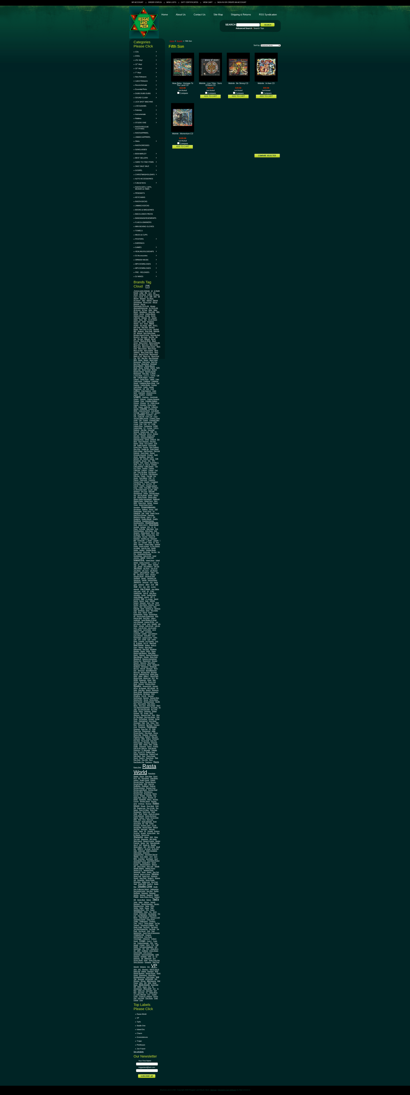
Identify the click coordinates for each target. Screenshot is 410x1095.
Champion (141, 393)
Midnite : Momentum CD (182, 134)
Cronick (145, 420)
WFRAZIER (149, 979)
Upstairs (144, 956)
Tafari (135, 902)
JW (151, 597)
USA (149, 956)
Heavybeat (153, 525)
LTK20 (144, 639)
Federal (150, 470)
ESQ (141, 462)
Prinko (146, 744)
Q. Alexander (146, 750)
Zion (135, 998)
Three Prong (151, 919)
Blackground (154, 354)
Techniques (138, 912)
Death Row (142, 434)
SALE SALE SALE (141, 166)
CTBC (154, 424)
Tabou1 (148, 900)
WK (145, 983)
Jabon (150, 564)
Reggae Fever (151, 788)
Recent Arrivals (140, 85)
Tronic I (149, 941)
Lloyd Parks (147, 630)
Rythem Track (146, 825)
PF (150, 729)
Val (142, 958)
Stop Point (142, 878)
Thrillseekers (143, 921)
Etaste (146, 462)
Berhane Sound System (141, 335)
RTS (144, 819)
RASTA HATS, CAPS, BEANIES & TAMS (143, 188)
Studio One (145, 886)
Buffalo (152, 368)
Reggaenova (148, 792)
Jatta (135, 584)
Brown (141, 368)
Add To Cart (210, 96)
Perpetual (137, 729)
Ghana (150, 495)
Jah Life (156, 566)
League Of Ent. (149, 622)
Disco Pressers (143, 441)
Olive (158, 715)
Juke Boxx (152, 593)
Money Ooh (152, 682)
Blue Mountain (153, 358)
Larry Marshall (138, 622)
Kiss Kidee (154, 610)
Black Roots (152, 348)
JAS (151, 582)
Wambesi (150, 971)
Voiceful (136, 967)
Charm (137, 397)
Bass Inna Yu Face (145, 329)
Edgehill (136, 459)
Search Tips (259, 28)
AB (159, 296)
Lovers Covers (147, 637)
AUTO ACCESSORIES (144, 179)
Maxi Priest (151, 663)
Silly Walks (153, 839)
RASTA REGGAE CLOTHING (142, 128)
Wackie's (145, 969)
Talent (141, 902)
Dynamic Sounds (140, 455)
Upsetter (136, 956)
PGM (154, 729)
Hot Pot (144, 536)
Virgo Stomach (138, 962)
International (138, 552)
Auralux (136, 325)
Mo (157, 678)
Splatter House (150, 868)
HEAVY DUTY (143, 525)
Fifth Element (153, 474)
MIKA (135, 676)
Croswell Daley (154, 420)
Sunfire (156, 891)
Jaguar (140, 566)
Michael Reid (145, 672)
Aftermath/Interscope (141, 308)
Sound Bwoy (146, 862)
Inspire (136, 550)
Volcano (143, 967)
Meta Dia (137, 672)
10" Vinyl (138, 68)
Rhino (149, 799)
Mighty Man (154, 674)
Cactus (153, 375)
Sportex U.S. (138, 870)
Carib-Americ (138, 381)
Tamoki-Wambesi (147, 904)
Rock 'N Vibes (144, 810)
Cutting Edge (138, 428)
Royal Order (155, 818)
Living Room (138, 630)
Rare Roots (150, 758)
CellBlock (137, 391)
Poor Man (137, 740)
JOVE (144, 591)
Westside (141, 979)
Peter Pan (144, 729)
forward (146, 482)
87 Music (156, 295)
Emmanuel (137, 461)
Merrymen (141, 670)
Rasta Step (137, 767)
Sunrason (152, 893)
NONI (135, 711)
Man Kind (146, 649)
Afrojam (152, 306)
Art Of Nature (152, 320)
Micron (136, 674)
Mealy (149, 665)
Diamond (136, 437)
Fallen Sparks (149, 466)
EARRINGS (139, 243)
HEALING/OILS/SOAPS (144, 251)
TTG (152, 945)
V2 (153, 956)
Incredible (137, 548)
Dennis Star (151, 436)
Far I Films (137, 468)
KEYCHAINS (140, 197)
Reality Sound (144, 780)
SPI (135, 866)
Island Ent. (139, 560)
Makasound (137, 649)
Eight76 (145, 459)
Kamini (136, 601)
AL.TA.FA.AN (153, 308)
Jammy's (137, 582)
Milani (140, 676)
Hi (152, 527)
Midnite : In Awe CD (266, 83)
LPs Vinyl (138, 60)
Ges (135, 495)
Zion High (141, 998)
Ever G (147, 464)
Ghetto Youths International (143, 499)
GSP (156, 509)
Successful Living (139, 891)
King (140, 607)
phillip (153, 731)
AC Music (150, 298)
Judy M (145, 593)
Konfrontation (138, 614)
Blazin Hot (146, 356)
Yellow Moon (153, 992)
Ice (139, 542)
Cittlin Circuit (155, 403)
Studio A (150, 884)
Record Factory (139, 782)
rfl (155, 797)
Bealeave (141, 331)
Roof (140, 814)
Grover (151, 509)
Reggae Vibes (138, 792)
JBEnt (147, 584)
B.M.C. (155, 325)
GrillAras (145, 509)
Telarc (146, 912)
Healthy (155, 519)
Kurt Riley (146, 618)
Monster (141, 684)
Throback (152, 921)
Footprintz (151, 480)
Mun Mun (141, 690)
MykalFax (137, 696)
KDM (157, 603)
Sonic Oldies (144, 857)
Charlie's (142, 395)
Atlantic (136, 323)
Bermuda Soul (155, 335)
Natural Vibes (154, 698)
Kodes (150, 612)
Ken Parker (143, 605)
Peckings (141, 727)
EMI (156, 459)
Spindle (157, 866)
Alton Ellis (151, 312)
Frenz (135, 487)
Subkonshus (154, 889)
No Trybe (154, 709)
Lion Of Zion (143, 628)
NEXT (136, 705)
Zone (141, 1000)
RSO (139, 819)
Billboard (147, 339)
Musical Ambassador (150, 692)
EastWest (142, 457)
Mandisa (136, 651)
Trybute (142, 945)
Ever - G (141, 464)
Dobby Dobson (142, 445)
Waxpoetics (143, 975)
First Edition (143, 478)
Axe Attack (143, 325)
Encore (144, 461)
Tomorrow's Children (147, 925)
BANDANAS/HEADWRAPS (145, 218)
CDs (136, 52)
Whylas (143, 981)
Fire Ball (149, 476)
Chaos (136, 395)
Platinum (145, 735)
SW (135, 900)
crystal (136, 424)
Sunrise (136, 895)
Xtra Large (147, 989)
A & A (135, 296)
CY (145, 428)
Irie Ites (153, 552)
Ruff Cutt (150, 819)
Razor (155, 776)
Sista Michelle (155, 843)
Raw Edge (148, 776)
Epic (149, 461)
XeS (149, 987)
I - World (149, 540)
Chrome (136, 403)
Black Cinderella (154, 343)
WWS (139, 987)
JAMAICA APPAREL (143, 137)
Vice (154, 958)
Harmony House (139, 517)
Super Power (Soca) (146, 897)
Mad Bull (153, 643)
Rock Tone (153, 810)
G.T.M (150, 489)
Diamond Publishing (147, 437)
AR (149, 318)
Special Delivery (145, 864)
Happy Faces (154, 513)
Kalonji (156, 599)
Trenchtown (137, 939)
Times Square (148, 923)
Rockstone (137, 812)
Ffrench (136, 474)
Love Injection (138, 635)
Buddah (146, 368)
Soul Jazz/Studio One (146, 860)
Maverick (143, 663)
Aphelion (144, 318)
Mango (142, 651)
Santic (136, 831)
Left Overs (137, 624)
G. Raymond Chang (140, 489)
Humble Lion (145, 538)
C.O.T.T (146, 375)
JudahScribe (138, 593)
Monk (135, 684)
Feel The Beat (142, 472)
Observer (137, 715)
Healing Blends (147, 519)
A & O (146, 296)
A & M (141, 296)
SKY (145, 847)
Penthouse (152, 727)
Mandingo (153, 649)
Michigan (154, 672)
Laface (153, 618)
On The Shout (138, 717)
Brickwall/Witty (139, 366)
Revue (144, 797)
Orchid (157, 719)
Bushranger (137, 373)
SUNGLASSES (141, 149)
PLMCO (147, 737)
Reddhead (145, 786)
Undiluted (145, 951)
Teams (152, 910)
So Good (147, 849)
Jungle (143, 595)
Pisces (155, 733)
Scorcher (136, 833)
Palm (143, 723)
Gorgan (149, 503)
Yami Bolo (149, 990)
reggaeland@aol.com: (146, 1067)
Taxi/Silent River (139, 910)
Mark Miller (152, 653)
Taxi (152, 908)
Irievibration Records (144, 554)
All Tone (144, 310)
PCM (135, 727)
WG (156, 979)
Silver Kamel (138, 841)
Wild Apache (151, 981)
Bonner (146, 360)
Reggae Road (152, 790)
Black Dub (137, 345)
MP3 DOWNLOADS (142, 268)
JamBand (137, 578)
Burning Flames (139, 371)
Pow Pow (153, 740)
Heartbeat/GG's (139, 523)
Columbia (143, 409)
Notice (141, 711)
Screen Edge (151, 833)
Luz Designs (149, 641)
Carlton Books (145, 385)
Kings (142, 608)
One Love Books (149, 717)
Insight (153, 548)
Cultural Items (140, 183)
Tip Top (157, 923)
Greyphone (137, 509)
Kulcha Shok (138, 618)
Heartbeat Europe (148, 521)
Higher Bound (145, 533)
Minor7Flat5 (154, 676)
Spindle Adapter (139, 868)
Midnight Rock (144, 674)
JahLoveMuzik (144, 572)
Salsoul (155, 827)
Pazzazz (157, 725)
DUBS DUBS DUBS (142, 93)
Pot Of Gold (145, 740)
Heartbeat (137, 521)
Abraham (143, 298)
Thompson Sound (139, 919)
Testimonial (143, 914)
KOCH (145, 612)
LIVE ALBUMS (140, 106)
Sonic (136, 856)
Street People (150, 880)
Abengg (136, 298)
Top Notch (154, 927)
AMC (158, 312)
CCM (152, 389)
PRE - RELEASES (141, 272)
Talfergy (146, 902)
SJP (140, 845)
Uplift (157, 954)
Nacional (151, 696)
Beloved (139, 333)
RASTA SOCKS (141, 201)
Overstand (137, 723)
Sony (151, 857)
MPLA (136, 688)
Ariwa (141, 320)
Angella (147, 316)
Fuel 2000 (147, 487)
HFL (148, 527)
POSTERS (139, 239)
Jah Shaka (137, 570)
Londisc (144, 633)
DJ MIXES (138, 276)
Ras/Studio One (139, 762)
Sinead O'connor (148, 841)
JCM (152, 584)
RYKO (151, 823)
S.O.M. (154, 825)
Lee (157, 622)
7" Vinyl (137, 73)
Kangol (141, 601)
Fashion (145, 468)
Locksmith (137, 633)
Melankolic (153, 666)
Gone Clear (142, 503)
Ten (150, 912)
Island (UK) (150, 558)
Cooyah (136, 412)
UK (135, 951)
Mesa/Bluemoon (151, 670)
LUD (148, 639)
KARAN (152, 601)
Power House (138, 742)
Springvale (137, 872)
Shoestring (144, 839)
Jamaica (153, 574)
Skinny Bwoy (138, 847)
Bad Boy (152, 327)
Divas (141, 443)
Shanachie (138, 837)
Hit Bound (137, 535)
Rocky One (146, 812)
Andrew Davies (139, 316)
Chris (142, 401)
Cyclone (149, 428)
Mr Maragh (142, 688)
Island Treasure (144, 562)
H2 (154, 511)
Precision (147, 742)
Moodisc (137, 686)
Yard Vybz (141, 992)
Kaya (148, 603)
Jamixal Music (152, 580)
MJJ (153, 678)
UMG (138, 951)
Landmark (137, 620)
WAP (156, 971)
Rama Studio (151, 756)
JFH (140, 587)
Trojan (142, 941)
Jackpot (155, 564)
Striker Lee (146, 882)
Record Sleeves (150, 782)
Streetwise (137, 882)
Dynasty (150, 455)
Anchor (141, 314)
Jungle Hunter (151, 595)
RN (135, 808)
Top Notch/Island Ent (141, 929)
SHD (151, 837)
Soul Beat (141, 859)
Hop (157, 535)
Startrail (136, 874)
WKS (149, 983)
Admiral (149, 300)
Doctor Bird (152, 445)
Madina (147, 645)
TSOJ (148, 945)
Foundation (154, 482)
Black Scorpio (138, 350)
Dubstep (138, 110)
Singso (143, 843)
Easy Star (150, 457)
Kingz (148, 610)
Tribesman (146, 939)
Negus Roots (138, 702)
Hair (143, 513)
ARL (145, 320)
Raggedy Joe (143, 754)
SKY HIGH (151, 847)
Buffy (158, 368)
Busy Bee (145, 373)
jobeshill (136, 589)
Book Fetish (154, 360)
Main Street (148, 647)
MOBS (136, 680)
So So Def (155, 849)
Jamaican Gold (150, 576)
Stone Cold (137, 876)
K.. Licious (149, 599)
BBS (135, 331)
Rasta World (145, 769)
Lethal (144, 624)
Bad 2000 (145, 327)
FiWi (150, 478)
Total (148, 931)
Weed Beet (152, 975)
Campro (151, 377)
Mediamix (137, 666)
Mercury (136, 668)
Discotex (153, 441)
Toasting (136, 925)
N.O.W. (144, 696)
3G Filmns (142, 295)
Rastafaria (151, 773)
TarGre (136, 908)
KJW (135, 612)
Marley (136, 655)
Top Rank (152, 929)
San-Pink (136, 829)
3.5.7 (150, 293)
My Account (137, 2)
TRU (151, 943)
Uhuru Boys (154, 949)
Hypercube (141, 540)
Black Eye (145, 345)
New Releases (140, 77)
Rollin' (136, 814)
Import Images (144, 546)
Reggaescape (138, 794)
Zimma (155, 996)
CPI (155, 414)
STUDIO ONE (140, 123)
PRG (140, 744)
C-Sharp (153, 373)
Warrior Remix (150, 973)
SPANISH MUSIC (141, 260)
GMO (135, 503)
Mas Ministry (138, 657)
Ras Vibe (145, 760)
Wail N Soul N (154, 969)
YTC (148, 994)
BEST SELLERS (141, 158)
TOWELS (139, 231)
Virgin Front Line (154, 960)
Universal (137, 954)
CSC (145, 424)
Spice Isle (150, 866)
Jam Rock (140, 574)
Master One (137, 661)
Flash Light (143, 480)
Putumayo (137, 750)
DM (135, 445)
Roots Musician (139, 816)
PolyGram (155, 739)
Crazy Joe (148, 416)
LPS (139, 639)
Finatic (143, 476)
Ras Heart (137, 760)
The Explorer (152, 914)
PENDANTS (140, 193)
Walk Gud (137, 971)
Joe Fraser (145, 589)
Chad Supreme (146, 391)
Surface (157, 897)
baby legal (137, 327)
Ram (143, 756)
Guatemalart (138, 511)
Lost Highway (152, 633)
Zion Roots (149, 998)
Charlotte (149, 395)
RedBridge (137, 786)
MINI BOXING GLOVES (144, 226)
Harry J (149, 517)
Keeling (136, 605)
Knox (139, 612)
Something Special (151, 854)
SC (145, 831)
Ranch (136, 758)
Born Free (137, 364)
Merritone (149, 668)
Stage (144, 872)
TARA (152, 906)
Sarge (141, 831)
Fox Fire (149, 484)
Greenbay (137, 507)
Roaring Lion (141, 808)
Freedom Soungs (151, 486)
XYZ (154, 989)
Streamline (140, 880)
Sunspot (142, 895)
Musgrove (155, 690)
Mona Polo (143, 682)
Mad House (139, 645)
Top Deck (146, 927)
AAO (155, 296)
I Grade (156, 540)
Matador (154, 661)
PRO (150, 744)
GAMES (137, 247)
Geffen (146, 493)
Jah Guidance (148, 566)
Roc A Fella (151, 808)
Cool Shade (155, 411)
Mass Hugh (154, 657)
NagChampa (138, 698)
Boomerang (137, 362)
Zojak (156, 998)
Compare (184, 93)
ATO (141, 323)
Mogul (149, 680)
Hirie (157, 533)
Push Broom (152, 748)
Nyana (146, 713)
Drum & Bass (138, 451)
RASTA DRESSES (142, 145)
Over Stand (152, 721)
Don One (137, 449)
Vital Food (155, 962)
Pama (152, 723)
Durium (152, 453)
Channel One (151, 393)
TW (143, 949)
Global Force (148, 501)
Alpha (150, 310)
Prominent (142, 746)
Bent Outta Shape (149, 333)
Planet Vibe (137, 735)
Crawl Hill (141, 416)
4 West (149, 295)
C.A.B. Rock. (138, 375)
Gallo (155, 489)
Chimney (143, 399)
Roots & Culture (154, 814)
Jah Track (145, 570)
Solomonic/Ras (139, 854)
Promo (149, 746)
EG (141, 459)
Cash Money (138, 387)
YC (147, 992)
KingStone (141, 610)
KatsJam (143, 603)
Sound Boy (137, 862)
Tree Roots (148, 937)
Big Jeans (144, 337)
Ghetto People (142, 497)
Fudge (141, 487)
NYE (151, 713)
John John (137, 591)
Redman (152, 786)
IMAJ (135, 544)
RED (145, 784)
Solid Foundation (151, 851)
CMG (135, 407)
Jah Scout (154, 568)
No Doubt (154, 707)
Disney (136, 443)
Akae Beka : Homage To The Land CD (182, 84)
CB (144, 389)
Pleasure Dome (139, 737)
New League (142, 703)
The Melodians (142, 915)
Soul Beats (149, 859)
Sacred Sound (147, 827)
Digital (147, 439)
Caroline (154, 385)
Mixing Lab (147, 678)
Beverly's (137, 337)
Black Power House (148, 346)
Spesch (154, 864)
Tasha (141, 908)
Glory (156, 501)
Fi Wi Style (143, 474)
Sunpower (144, 893)
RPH (135, 819)
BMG (135, 360)
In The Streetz (155, 546)
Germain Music (154, 493)
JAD (135, 566)
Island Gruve (150, 560)
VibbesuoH (148, 958)
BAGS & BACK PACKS (144, 214)
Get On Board (142, 495)
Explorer (154, 464)
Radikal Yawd (150, 752)
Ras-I (151, 760)
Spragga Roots (148, 870)
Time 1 (140, 923)
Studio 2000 (142, 884)
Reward (150, 797)
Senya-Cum (145, 835)
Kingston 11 (149, 608)
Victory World (138, 960)
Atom (146, 323)
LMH (142, 632)
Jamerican (137, 580)
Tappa (147, 906)
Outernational (143, 721)
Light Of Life (149, 626)
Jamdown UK (151, 578)
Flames (136, 480)
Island (142, 558)
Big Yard (140, 339)
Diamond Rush (139, 439)
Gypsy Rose (147, 511)
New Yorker (151, 703)
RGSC (136, 799)
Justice (146, 597)
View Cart (208, 2)
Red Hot (151, 784)
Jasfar (156, 582)
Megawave (144, 666)
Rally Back (137, 756)
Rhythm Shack (145, 801)
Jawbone (141, 584)
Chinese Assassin (153, 399)
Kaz (153, 603)
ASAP (144, 321)
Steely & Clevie (145, 874)
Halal (147, 513)
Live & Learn (152, 628)
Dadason (136, 430)
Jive (144, 587)
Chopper (136, 401)
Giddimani (156, 499)
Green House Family (146, 505)
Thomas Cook (155, 917)
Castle (145, 387)
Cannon (136, 379)
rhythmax (141, 803)
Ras (156, 758)
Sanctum (152, 829)
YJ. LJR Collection (140, 994)
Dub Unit (157, 451)
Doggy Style (138, 447)
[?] (147, 286)
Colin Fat (147, 407)
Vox (148, 967)
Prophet (155, 746)
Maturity (136, 663)
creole (136, 420)
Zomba (136, 1000)
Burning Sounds (150, 371)
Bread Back (145, 364)
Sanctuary (144, 829)
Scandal (150, 831)
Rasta (156, 762)
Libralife (154, 624)
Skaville (153, 845)
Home (172, 41)
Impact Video (149, 544)
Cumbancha (148, 426)
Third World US (144, 917)
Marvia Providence (152, 655)
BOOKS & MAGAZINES (144, 210)
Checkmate (154, 397)
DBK (151, 432)
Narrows (146, 698)
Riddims (137, 118)
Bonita (140, 360)
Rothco (141, 818)
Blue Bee (145, 358)
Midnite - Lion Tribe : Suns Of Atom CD (210, 84)
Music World (138, 692)
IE (154, 542)
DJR (155, 443)
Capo (157, 379)
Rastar (136, 776)
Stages (149, 872)
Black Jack (137, 346)
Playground (153, 735)
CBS (147, 389)
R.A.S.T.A (141, 752)
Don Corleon (154, 447)
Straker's (151, 878)
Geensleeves (138, 493)
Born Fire (154, 362)
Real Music (145, 778)
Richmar (148, 803)
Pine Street (148, 733)
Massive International (149, 659)
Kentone (151, 605)
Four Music (137, 484)
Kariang (136, 603)
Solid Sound (137, 853)
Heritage (143, 527)
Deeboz (155, 434)
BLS (139, 358)
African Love (147, 302)
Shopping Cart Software (227, 1090)
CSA (140, 424)
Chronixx (143, 403)
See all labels (139, 1052)
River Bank (150, 806)
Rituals (143, 806)
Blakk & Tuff (138, 356)
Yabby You (141, 990)
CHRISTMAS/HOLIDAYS (144, 174)
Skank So (146, 845)
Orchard (151, 719)
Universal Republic (148, 954)
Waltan (143, 971)
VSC (139, 969)
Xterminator (138, 989)
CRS (155, 422)
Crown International (145, 422)
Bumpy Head (146, 370)
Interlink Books (151, 550)
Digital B (153, 439)
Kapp (146, 601)
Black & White (145, 341)
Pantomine (141, 725)
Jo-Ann (153, 587)
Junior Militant (138, 597)
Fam (156, 466)
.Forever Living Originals (142, 291)
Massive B (137, 659)
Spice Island (141, 866)
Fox (143, 484)
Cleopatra (143, 405)
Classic (136, 405)
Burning (154, 370)
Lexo (148, 624)
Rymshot (137, 825)
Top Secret (142, 931)
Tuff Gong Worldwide (146, 947)
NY (141, 713)
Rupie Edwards (147, 821)
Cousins (141, 414)
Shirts (137, 141)
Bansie (136, 329)
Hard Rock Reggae (140, 515)
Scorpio (143, 833)
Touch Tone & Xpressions (151, 933)
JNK (148, 587)
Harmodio (151, 515)
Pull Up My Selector (140, 748)
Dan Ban (144, 430)
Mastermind (147, 661)
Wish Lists (171, 2)
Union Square (153, 951)
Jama (147, 574)
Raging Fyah (153, 754)
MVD (153, 694)
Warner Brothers (139, 973)
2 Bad (141, 293)
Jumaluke (137, 595)
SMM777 (140, 849)
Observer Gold (146, 715)
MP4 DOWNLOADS (142, 264)
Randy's (142, 758)
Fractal (136, 486)
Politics (148, 739)
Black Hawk (154, 345)
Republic (149, 795)
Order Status (155, 2)
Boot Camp (146, 362)
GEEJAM (151, 491)
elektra (152, 459)
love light (147, 635)
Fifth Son (137, 476)
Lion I (135, 628)
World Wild (154, 985)
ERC (153, 461)
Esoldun (136, 462)
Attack (151, 323)
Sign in (220, 2)
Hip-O (153, 533)
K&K (142, 599)
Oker (153, 715)
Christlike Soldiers (151, 401)
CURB (155, 426)
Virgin (146, 960)
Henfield (136, 527)
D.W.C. (156, 428)
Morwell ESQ (147, 686)
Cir (148, 403)
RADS (136, 754)
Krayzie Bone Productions (145, 616)
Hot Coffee (137, 536)
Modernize (142, 680)
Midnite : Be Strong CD (238, 83)
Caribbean (147, 381)
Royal (147, 818)
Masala (146, 657)
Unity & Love (147, 952)
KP (134, 616)
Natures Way (138, 700)
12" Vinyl (138, 64)
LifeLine (141, 626)
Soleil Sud (141, 851)
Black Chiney (143, 343)
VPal (135, 969)
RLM (157, 806)
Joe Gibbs (155, 589)
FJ (154, 478)
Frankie (141, 486)
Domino (145, 447)
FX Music (155, 487)
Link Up (157, 626)
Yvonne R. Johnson (145, 996)
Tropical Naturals (143, 943)
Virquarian (148, 962)
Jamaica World (139, 576)
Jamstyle (145, 582)
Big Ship (151, 337)
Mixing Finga (138, 678)
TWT (147, 949)
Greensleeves (148, 507)
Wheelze (136, 981)
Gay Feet (144, 491)
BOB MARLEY (140, 154)
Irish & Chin (147, 556)
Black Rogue (142, 348)
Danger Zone (144, 432)
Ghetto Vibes (152, 497)
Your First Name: (145, 1061)
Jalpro (153, 572)
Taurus (147, 908)
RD (139, 778)
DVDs (137, 56)
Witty (141, 983)
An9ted (136, 314)
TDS (147, 910)
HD (154, 517)
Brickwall (153, 364)
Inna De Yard (145, 548)
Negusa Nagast (149, 702)
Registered (147, 794)
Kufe (156, 616)
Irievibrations (138, 556)
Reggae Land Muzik (140, 790)
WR (135, 987)
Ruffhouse (137, 821)
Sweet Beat (141, 900)
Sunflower (137, 893)
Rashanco (148, 762)
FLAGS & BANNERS (143, 222)
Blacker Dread (143, 354)
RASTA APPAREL (142, 133)
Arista (136, 320)
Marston (142, 655)
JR (148, 591)
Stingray (155, 874)
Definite (143, 436)
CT (149, 424)
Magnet (141, 647)
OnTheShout (143, 719)
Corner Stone (145, 412)
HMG (143, 535)
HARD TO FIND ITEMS (144, 162)
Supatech (150, 895)
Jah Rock (138, 568)
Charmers (145, 397)
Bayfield (156, 329)
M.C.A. (146, 643)
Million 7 (146, 676)
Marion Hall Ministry (140, 653)
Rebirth (152, 780)
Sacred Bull (137, 827)
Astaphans (150, 321)
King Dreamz (148, 607)
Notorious (147, 711)
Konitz (146, 614)
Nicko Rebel (151, 705)
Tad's (155, 899)
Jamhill (144, 580)
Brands (179, 41)
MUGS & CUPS (141, 235)
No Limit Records (144, 709)
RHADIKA (142, 799)
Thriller (136, 921)
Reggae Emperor (139, 788)
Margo (154, 651)
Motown (155, 686)
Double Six (145, 449)
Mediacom (155, 665)
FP (154, 484)
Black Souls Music (147, 352)
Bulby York (137, 370)
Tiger (135, 923)
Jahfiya (136, 572)
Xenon (145, 987)
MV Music (146, 694)
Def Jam (136, 436)
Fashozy (144, 470)
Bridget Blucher (150, 366)
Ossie (135, 721)
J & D (154, 562)
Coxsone (149, 414)
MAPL (148, 651)
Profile (155, 744)
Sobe (135, 851)
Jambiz (143, 578)
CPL (135, 416)
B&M (150, 325)
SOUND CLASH (141, 98)
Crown (136, 422)
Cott (152, 412)
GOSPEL (138, 170)
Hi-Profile (142, 529)
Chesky (136, 399)
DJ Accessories (141, 256)
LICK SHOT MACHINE (144, 102)
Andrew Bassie (150, 314)
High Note (150, 529)
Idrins (150, 542)
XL (153, 987)
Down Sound (154, 449)
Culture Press (138, 426)
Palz (147, 723)
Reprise (142, 795)
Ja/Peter (143, 564)
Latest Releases (141, 81)
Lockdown (148, 632)
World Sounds (144, 985)
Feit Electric (152, 472)
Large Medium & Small (148, 620)
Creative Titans (155, 418)
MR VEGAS (151, 688)
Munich (148, 690)
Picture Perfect (139, 733)
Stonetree (154, 876)
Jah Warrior (154, 570)
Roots (145, 814)
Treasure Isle (139, 935)
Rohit (153, 812)
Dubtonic (136, 453)
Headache (137, 519)
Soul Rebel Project (153, 861)
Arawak (154, 318)
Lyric (156, 641)
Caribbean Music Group (147, 383)
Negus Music (153, 700)
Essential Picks (140, 89)
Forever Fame (138, 482)
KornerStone (153, 614)
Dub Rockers (148, 451)
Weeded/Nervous (139, 977)
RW (147, 823)
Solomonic (146, 853)
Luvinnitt (141, 641)
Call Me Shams (142, 377)
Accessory (137, 300)
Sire (147, 843)
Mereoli (142, 668)
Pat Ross (149, 725)
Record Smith (138, 784)
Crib (140, 420)
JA (138, 564)
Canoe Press (144, 379)
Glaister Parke (138, 501)
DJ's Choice (149, 443)
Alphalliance (143, 312)
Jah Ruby (146, 568)
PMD (143, 739)
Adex (143, 300)
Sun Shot (150, 891)
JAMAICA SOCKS (142, 206)
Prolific (136, 746)
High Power (149, 531)
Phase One (137, 731)
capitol (152, 379)
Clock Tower (152, 405)
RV (143, 823)
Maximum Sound (140, 665)
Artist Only (137, 321)
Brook (135, 368)
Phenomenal (146, 731)
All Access (137, 310)
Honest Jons (150, 535)
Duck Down (145, 453)
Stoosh (136, 878)
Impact (140, 544)
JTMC (152, 591)
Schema (157, 831)
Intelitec (142, 550)
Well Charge (150, 977)
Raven (142, 776)
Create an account (237, 2)
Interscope (146, 552)
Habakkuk (137, 513)
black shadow (148, 350)
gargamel (137, 491)
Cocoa (140, 407)
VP (154, 965)
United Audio (138, 952)
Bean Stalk (148, 331)
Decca (149, 434)
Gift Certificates (189, 2)
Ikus (157, 542)
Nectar (146, 700)
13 (152, 291)
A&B (150, 296)
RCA (135, 778)
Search (230, 24)
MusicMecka (138, 694)
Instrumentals (140, 114)
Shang (146, 837)
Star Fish (156, 872)
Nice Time (142, 705)
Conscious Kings (144, 411)
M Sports (139, 643)
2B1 (146, 293)
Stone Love (146, 876)
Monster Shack (150, 684)
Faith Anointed (138, 466)
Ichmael (144, 542)
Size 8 (136, 845)
